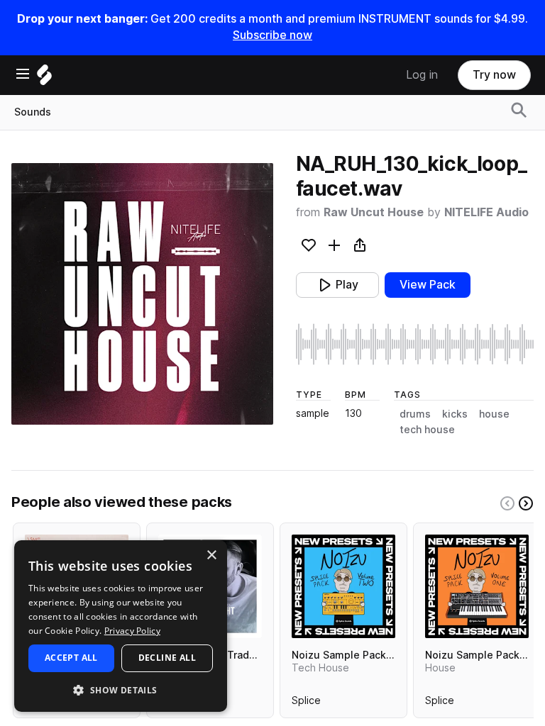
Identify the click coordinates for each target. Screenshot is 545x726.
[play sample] (415, 344)
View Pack (428, 284)
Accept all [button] (71, 658)
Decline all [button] (167, 658)
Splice (306, 703)
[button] (120, 689)
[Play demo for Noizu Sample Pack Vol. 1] (476, 586)
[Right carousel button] (526, 503)
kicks (455, 414)
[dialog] (120, 626)
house (494, 414)
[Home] (44, 78)
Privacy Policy (132, 631)
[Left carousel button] (507, 503)
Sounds (32, 112)
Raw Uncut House (374, 212)
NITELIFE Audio (486, 212)
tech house (427, 429)
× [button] (211, 555)
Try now (494, 75)
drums (415, 414)
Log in (422, 75)
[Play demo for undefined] (142, 293)
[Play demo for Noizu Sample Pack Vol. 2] (343, 586)
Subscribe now (272, 35)
